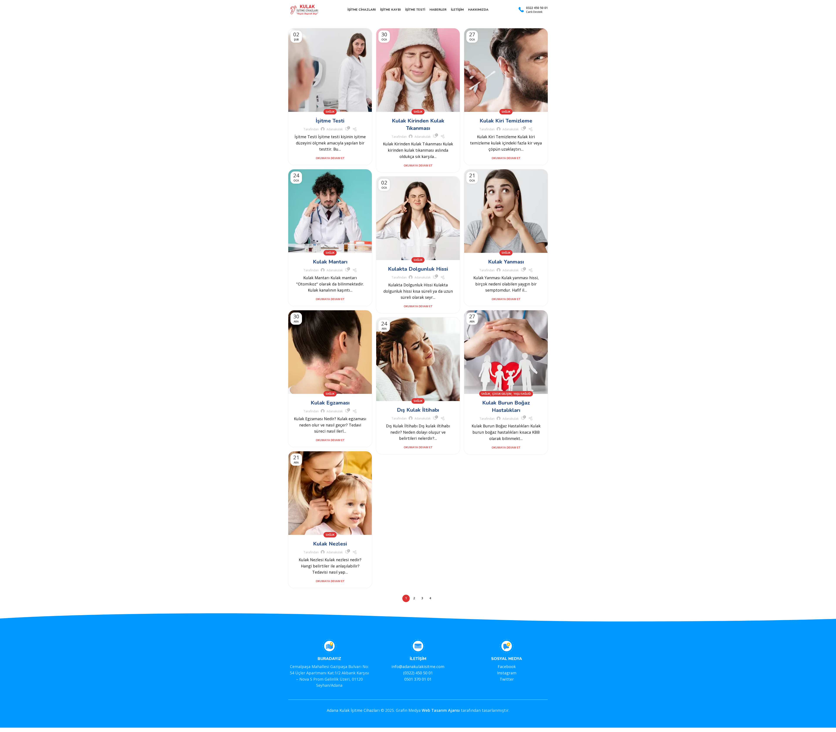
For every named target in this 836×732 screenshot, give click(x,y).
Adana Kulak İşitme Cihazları (353, 710)
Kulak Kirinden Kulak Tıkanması (418, 124)
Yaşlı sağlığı (522, 394)
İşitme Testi (330, 120)
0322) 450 (413, 672)
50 (425, 672)
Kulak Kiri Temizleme (506, 120)
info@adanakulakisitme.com (417, 666)
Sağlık (330, 112)
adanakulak (335, 129)
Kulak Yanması (506, 261)
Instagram (506, 672)
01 (430, 672)
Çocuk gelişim (501, 394)
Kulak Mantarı (330, 261)
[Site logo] (304, 9)
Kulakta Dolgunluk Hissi (418, 268)
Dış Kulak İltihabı (418, 409)
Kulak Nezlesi (330, 543)
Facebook (507, 666)
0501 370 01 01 (417, 679)
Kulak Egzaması (330, 402)
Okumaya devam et (330, 158)
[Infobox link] (533, 9)
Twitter (507, 679)
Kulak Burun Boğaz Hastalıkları (506, 406)
